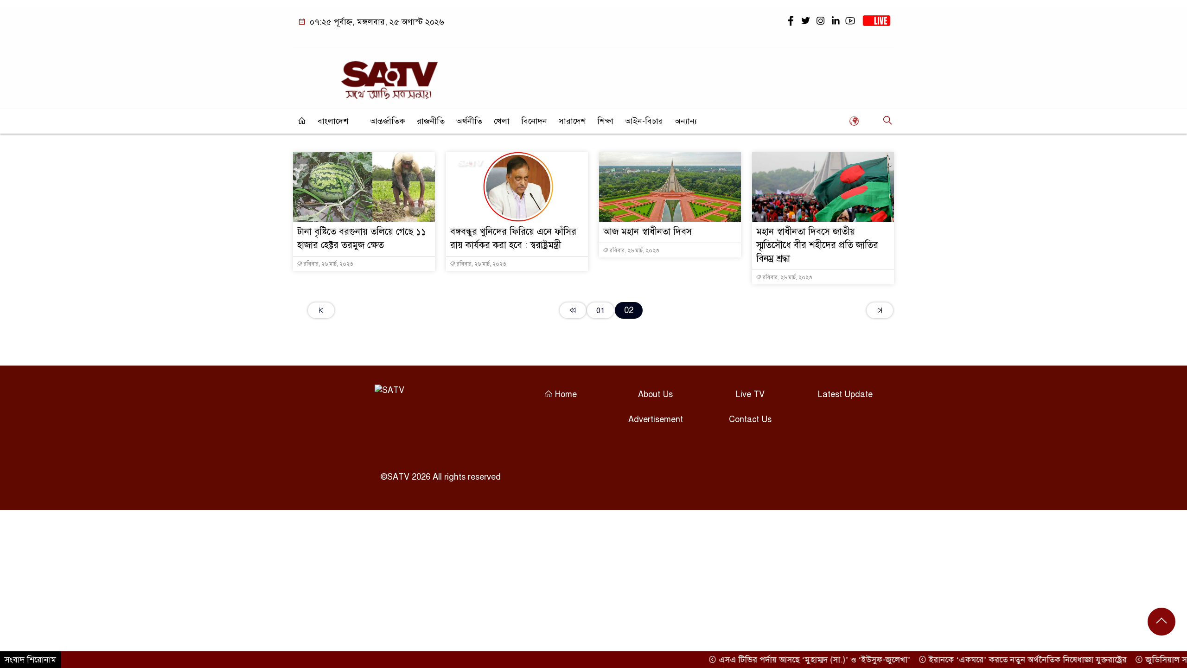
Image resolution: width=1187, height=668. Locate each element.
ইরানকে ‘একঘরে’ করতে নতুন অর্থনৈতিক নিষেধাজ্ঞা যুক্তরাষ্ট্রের (1012, 660)
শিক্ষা (605, 121)
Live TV (750, 394)
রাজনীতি (431, 121)
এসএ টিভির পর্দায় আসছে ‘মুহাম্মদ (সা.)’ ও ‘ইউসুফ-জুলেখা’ (799, 660)
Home (565, 394)
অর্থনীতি (469, 121)
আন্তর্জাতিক (387, 121)
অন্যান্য (686, 121)
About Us (655, 394)
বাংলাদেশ (333, 121)
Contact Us (750, 419)
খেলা (502, 121)
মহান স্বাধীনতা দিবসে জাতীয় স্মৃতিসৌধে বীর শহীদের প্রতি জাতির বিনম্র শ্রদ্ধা (817, 245)
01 (600, 310)
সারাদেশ (572, 121)
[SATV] (389, 76)
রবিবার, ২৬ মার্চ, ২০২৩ (327, 264)
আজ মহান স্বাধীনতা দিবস (647, 232)
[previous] (573, 310)
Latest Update (845, 394)
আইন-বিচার (644, 121)
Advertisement (655, 419)
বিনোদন (534, 121)
